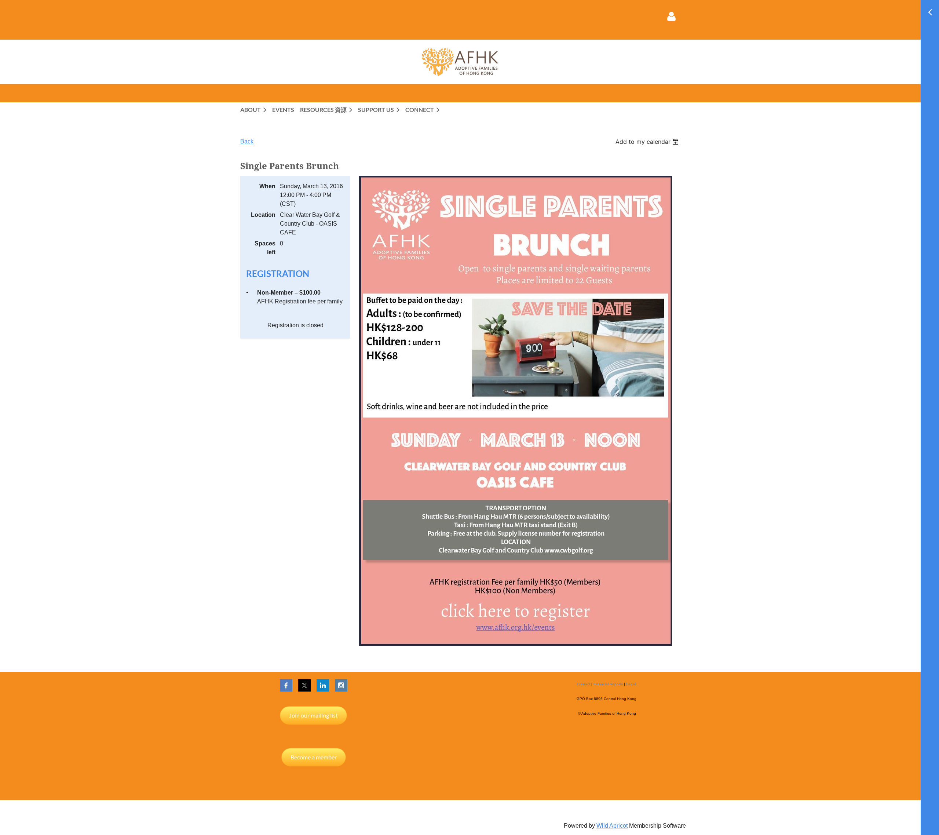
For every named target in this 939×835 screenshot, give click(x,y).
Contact (584, 684)
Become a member (314, 757)
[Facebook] (286, 685)
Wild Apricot (612, 826)
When (267, 186)
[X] (304, 685)
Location (263, 215)
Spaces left (265, 247)
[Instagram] (341, 685)
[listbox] (647, 141)
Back (246, 141)
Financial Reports (608, 684)
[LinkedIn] (323, 685)
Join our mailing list (313, 715)
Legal (631, 684)
